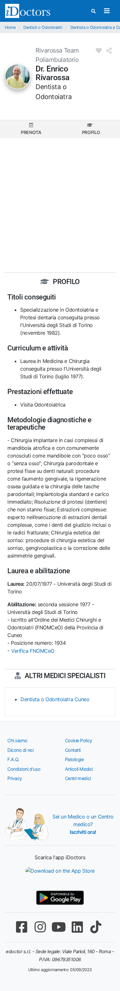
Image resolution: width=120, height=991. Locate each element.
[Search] (93, 11)
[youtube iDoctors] (59, 927)
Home (10, 27)
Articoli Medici (79, 769)
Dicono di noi (20, 750)
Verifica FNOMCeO (32, 651)
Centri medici (78, 778)
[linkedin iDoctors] (77, 927)
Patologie (74, 759)
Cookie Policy (78, 740)
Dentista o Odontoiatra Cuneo (54, 699)
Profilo (91, 132)
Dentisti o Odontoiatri (42, 27)
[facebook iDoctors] (22, 927)
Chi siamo (17, 740)
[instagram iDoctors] (40, 927)
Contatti (73, 750)
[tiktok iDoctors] (96, 927)
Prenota (31, 132)
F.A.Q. (13, 759)
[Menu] (107, 11)
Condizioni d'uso (24, 769)
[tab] (31, 129)
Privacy (14, 778)
